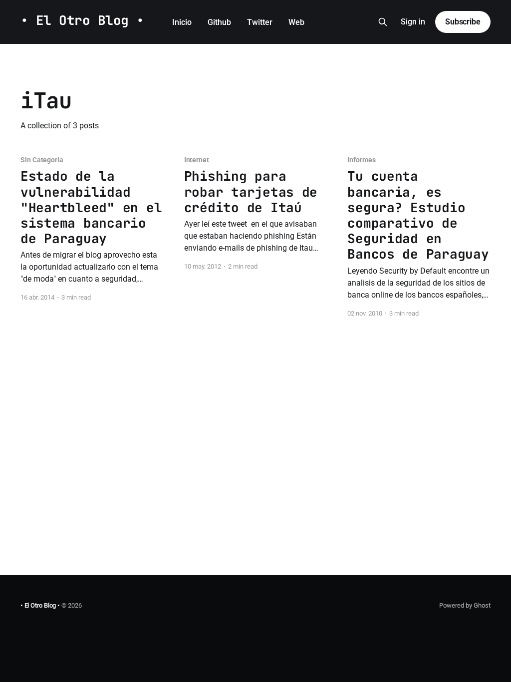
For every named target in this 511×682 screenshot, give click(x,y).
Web (296, 22)
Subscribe (463, 21)
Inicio (182, 22)
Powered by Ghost (465, 605)
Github (219, 22)
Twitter (259, 22)
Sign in (413, 21)
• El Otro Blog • (82, 20)
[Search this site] (383, 22)
